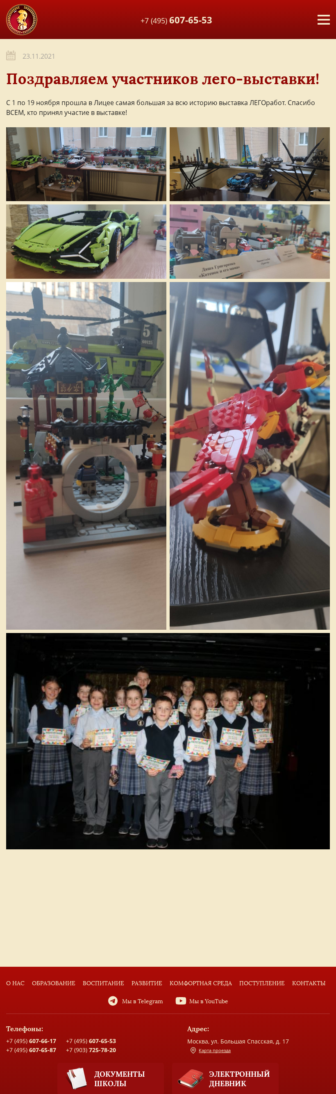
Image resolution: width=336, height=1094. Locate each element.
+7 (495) (176, 19)
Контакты (309, 983)
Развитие (147, 983)
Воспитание (103, 983)
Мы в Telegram (142, 1001)
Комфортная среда (201, 983)
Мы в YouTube (208, 1001)
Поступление (262, 983)
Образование (53, 983)
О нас (15, 983)
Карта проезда (215, 1050)
